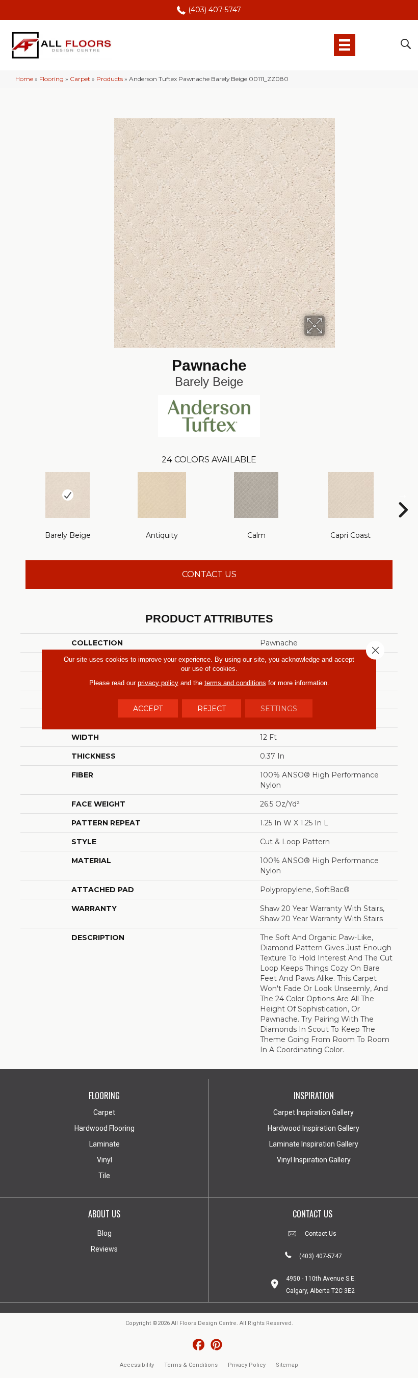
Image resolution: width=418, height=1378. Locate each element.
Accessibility (137, 1365)
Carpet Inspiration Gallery (313, 1112)
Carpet (80, 79)
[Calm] (256, 495)
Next (402, 494)
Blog (104, 1233)
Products (109, 79)
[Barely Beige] (67, 495)
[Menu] (344, 45)
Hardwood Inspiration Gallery (313, 1128)
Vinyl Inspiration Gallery (314, 1160)
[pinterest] (216, 1345)
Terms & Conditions (191, 1365)
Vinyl (104, 1160)
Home (24, 79)
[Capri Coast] (350, 495)
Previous (15, 494)
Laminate (104, 1144)
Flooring (51, 79)
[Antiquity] (162, 495)
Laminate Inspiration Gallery (313, 1144)
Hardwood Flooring (104, 1128)
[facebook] (198, 1345)
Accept (148, 708)
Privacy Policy (247, 1365)
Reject (211, 708)
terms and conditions (235, 682)
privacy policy (158, 682)
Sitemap (287, 1365)
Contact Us (209, 574)
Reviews (104, 1249)
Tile (104, 1176)
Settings (278, 708)
